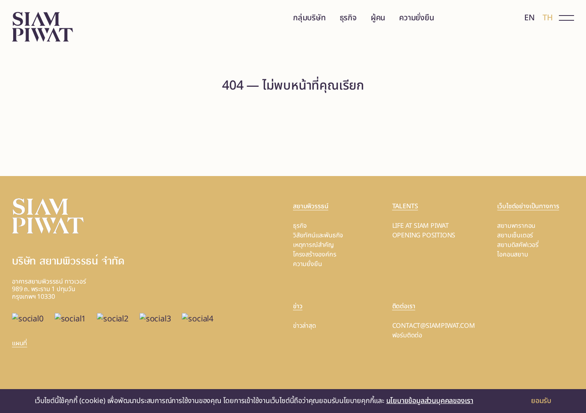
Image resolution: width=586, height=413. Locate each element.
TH (548, 18)
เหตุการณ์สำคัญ (313, 245)
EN (529, 18)
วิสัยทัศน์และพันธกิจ (318, 235)
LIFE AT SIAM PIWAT (420, 226)
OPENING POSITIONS (424, 235)
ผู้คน (378, 18)
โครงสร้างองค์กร (314, 254)
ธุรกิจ (348, 18)
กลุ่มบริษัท (309, 18)
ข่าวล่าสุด (304, 326)
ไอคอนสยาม (512, 254)
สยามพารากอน (516, 226)
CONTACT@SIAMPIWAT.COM (433, 326)
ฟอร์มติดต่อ (407, 335)
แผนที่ (19, 343)
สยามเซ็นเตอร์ (515, 235)
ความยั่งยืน (416, 18)
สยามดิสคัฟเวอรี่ (518, 245)
